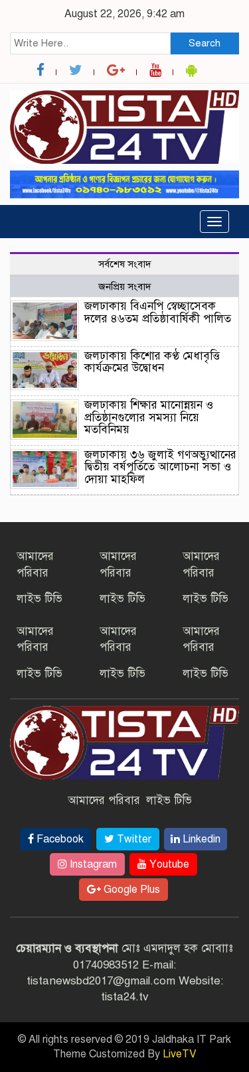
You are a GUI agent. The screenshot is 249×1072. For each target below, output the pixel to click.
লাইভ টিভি (39, 599)
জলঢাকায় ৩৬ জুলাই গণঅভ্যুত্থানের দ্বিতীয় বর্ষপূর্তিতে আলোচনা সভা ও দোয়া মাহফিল (160, 467)
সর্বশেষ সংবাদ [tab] (124, 264)
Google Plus (130, 889)
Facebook (59, 839)
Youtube (168, 864)
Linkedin (200, 839)
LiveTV (180, 1054)
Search (204, 43)
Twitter (132, 839)
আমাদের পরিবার (104, 800)
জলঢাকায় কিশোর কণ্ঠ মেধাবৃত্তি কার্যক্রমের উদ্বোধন (152, 362)
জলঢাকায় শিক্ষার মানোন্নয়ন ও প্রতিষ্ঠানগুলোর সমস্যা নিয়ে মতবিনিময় (148, 417)
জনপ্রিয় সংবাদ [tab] (124, 287)
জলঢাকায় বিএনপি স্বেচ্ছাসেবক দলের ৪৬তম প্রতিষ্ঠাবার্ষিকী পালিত (157, 312)
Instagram (92, 864)
